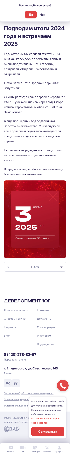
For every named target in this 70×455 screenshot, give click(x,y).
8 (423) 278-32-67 (20, 354)
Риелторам (44, 335)
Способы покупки (15, 318)
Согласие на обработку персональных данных (28, 393)
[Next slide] (61, 267)
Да (31, 14)
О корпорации (46, 327)
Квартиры (10, 327)
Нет (42, 14)
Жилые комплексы (16, 310)
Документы (44, 318)
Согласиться (47, 431)
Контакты (43, 310)
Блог (7, 335)
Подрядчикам (45, 344)
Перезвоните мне (15, 359)
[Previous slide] (9, 267)
